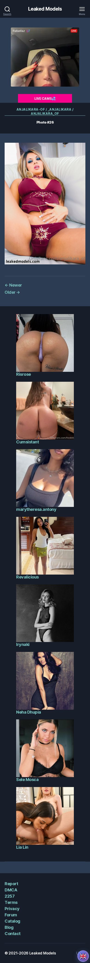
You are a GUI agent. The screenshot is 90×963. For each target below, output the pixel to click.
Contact (13, 933)
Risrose (23, 374)
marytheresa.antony (36, 509)
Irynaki (23, 644)
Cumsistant (27, 441)
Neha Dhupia (28, 712)
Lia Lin (22, 847)
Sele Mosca (27, 779)
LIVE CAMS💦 (45, 98)
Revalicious (27, 577)
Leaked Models (45, 8)
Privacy (12, 908)
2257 (10, 896)
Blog (9, 927)
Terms (11, 902)
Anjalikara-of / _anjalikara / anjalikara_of (45, 111)
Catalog (12, 921)
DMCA (11, 889)
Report (11, 883)
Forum (11, 914)
